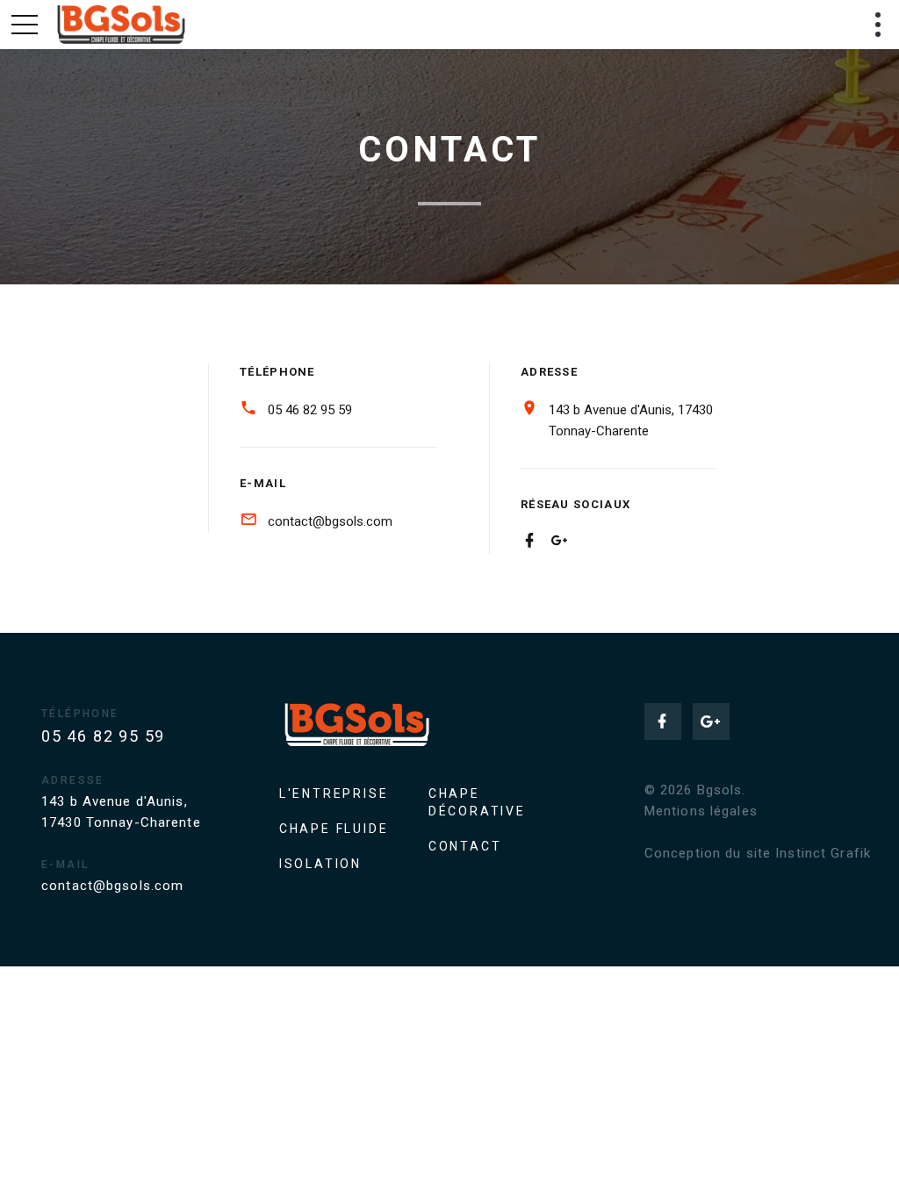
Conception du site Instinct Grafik (757, 853)
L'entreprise (334, 793)
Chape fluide (334, 829)
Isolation (320, 864)
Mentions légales (701, 811)
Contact (465, 846)
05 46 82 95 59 (310, 410)
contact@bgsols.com (330, 521)
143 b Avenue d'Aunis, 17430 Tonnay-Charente (631, 420)
